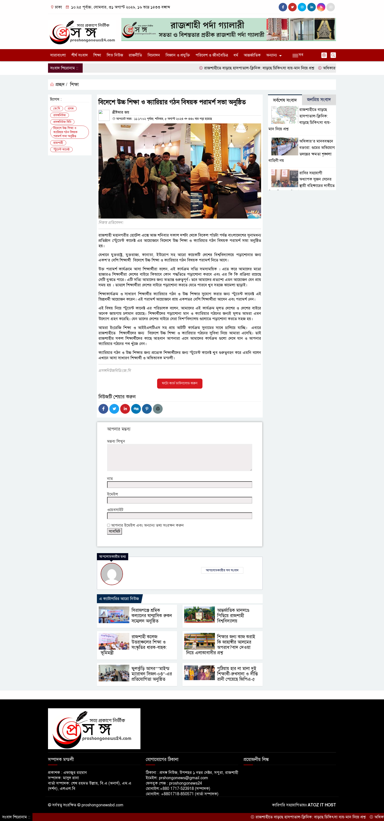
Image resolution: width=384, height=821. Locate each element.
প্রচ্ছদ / (60, 84)
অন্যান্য (271, 55)
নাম (110, 478)
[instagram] (302, 7)
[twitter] (292, 7)
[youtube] (330, 7)
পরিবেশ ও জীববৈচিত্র (212, 55)
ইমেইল (112, 494)
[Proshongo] (82, 30)
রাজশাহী (58, 143)
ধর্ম (236, 55)
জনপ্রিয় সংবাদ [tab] (319, 99)
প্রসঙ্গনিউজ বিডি (62, 122)
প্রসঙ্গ (71, 108)
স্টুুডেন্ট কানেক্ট (61, 149)
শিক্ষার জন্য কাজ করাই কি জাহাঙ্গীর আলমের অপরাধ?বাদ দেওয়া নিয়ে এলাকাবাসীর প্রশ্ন (220, 645)
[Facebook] (103, 409)
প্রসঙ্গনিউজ (59, 115)
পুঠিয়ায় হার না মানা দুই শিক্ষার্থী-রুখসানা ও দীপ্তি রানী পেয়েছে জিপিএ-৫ (237, 674)
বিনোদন (154, 55)
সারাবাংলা (58, 55)
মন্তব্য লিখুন (116, 441)
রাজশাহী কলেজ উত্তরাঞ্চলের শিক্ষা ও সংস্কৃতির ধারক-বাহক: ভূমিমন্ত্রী (134, 645)
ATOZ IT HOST (322, 805)
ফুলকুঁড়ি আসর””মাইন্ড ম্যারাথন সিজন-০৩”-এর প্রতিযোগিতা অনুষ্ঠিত (152, 674)
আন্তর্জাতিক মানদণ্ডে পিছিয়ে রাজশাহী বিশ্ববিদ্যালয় (233, 616)
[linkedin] (311, 7)
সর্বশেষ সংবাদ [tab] (285, 100)
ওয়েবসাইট (115, 509)
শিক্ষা (97, 55)
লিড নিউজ (115, 55)
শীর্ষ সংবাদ (79, 55)
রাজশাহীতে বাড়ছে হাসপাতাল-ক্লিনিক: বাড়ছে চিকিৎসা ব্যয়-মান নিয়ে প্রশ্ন (234, 68)
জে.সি (56, 108)
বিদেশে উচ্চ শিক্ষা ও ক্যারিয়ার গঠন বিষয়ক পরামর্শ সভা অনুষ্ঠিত (65, 132)
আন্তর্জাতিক (252, 55)
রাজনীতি (135, 55)
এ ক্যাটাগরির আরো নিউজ (119, 598)
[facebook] (283, 7)
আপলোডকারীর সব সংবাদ (222, 570)
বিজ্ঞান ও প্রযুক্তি (178, 55)
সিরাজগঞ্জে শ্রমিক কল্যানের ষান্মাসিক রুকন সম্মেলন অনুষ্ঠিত (152, 616)
